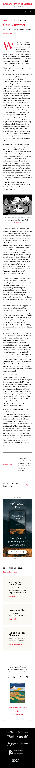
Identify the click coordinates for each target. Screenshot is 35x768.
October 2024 (9, 21)
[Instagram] (14, 677)
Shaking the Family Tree (15, 583)
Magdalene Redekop (15, 644)
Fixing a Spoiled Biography (17, 634)
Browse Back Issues (10, 572)
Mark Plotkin (13, 619)
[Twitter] (8, 677)
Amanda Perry (7, 33)
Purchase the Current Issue (17, 708)
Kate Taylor (12, 596)
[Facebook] (20, 677)
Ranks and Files (17, 610)
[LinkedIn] (26, 677)
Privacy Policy (17, 715)
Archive (17, 711)
